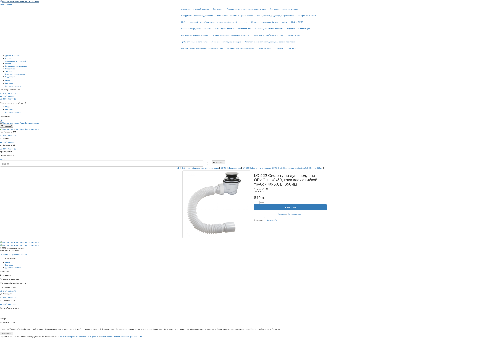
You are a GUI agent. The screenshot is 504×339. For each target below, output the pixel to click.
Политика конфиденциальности (13, 254)
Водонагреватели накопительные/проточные (246, 9)
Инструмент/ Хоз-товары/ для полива (197, 15)
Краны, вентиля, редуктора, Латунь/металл (275, 15)
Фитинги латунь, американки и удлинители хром (202, 48)
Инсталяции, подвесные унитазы (284, 9)
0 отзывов (282, 214)
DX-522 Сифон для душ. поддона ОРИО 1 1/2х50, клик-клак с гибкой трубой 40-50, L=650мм (282, 168)
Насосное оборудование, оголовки (196, 28)
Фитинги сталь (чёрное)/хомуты (240, 48)
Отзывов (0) (272, 220)
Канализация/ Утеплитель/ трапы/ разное (235, 15)
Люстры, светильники (307, 15)
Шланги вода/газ (265, 48)
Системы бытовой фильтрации (194, 35)
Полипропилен (244, 28)
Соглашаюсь (6, 333)
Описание (258, 220)
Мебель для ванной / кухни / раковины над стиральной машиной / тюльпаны (214, 22)
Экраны (279, 48)
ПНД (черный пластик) (224, 28)
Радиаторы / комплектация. (298, 28)
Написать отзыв (294, 214)
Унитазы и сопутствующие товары (226, 41)
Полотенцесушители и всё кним (269, 28)
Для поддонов (235, 168)
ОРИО (223, 168)
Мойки (284, 22)
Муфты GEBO (297, 22)
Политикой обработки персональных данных (78, 336)
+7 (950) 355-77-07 (8, 98)
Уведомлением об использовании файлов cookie (121, 336)
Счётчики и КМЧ (293, 35)
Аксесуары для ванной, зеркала (195, 9)
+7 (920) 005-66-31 (8, 96)
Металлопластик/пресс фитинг (264, 22)
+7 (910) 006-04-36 (8, 93)
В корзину (290, 207)
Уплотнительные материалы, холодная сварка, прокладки (270, 41)
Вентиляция (218, 9)
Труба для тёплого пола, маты (194, 41)
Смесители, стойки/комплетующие (268, 35)
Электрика (291, 48)
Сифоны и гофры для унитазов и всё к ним (230, 35)
